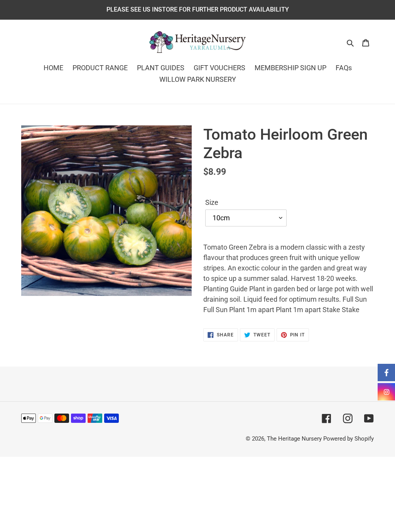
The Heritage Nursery (294, 438)
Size (211, 202)
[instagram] (386, 391)
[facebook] (386, 372)
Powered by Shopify (348, 438)
